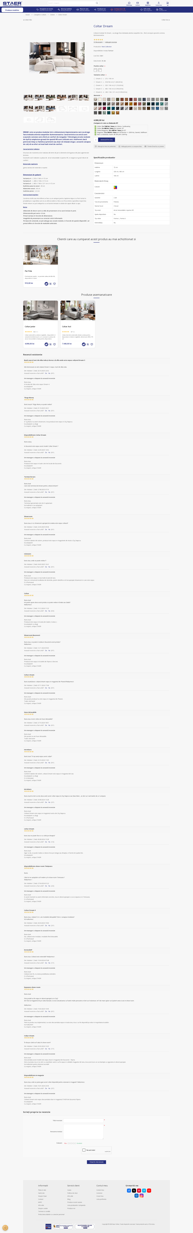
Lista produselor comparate (76, 1205)
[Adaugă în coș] (46, 284)
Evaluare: (59, 1143)
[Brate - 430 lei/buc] (73, 109)
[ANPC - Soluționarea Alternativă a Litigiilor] (63, 1226)
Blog (68, 1199)
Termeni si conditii (44, 1211)
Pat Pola (28, 271)
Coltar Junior (30, 326)
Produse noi (71, 1208)
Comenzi (99, 1193)
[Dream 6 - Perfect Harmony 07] (73, 98)
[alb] (40, 262)
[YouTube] (149, 1191)
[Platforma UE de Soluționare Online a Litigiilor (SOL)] (85, 1226)
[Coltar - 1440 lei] (29, 120)
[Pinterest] (139, 1191)
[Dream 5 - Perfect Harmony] (40, 98)
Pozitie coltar (99, 66)
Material (97, 95)
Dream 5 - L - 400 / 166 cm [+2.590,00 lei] (109, 89)
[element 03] (40, 318)
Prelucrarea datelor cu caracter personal (51, 1214)
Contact (40, 1199)
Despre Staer (42, 1196)
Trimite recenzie (96, 1162)
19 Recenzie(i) (98, 42)
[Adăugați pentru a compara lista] (50, 284)
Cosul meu (99, 1196)
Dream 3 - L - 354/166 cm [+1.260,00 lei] (109, 82)
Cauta (69, 1190)
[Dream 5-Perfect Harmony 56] (62, 98)
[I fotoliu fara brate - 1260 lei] (62, 109)
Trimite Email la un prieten (155, 146)
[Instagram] (142, 1196)
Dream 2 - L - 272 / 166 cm (105, 79)
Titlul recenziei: (57, 1120)
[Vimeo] (144, 1191)
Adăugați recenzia (111, 42)
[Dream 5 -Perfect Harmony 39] (51, 98)
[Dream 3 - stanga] (29, 109)
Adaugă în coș (107, 140)
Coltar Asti (66, 326)
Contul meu (100, 1190)
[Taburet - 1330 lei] (84, 109)
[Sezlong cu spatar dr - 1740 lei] (51, 120)
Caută (97, 3)
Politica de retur (72, 1193)
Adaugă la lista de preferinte (107, 146)
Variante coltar (99, 75)
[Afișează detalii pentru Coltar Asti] (78, 318)
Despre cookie (43, 1208)
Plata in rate (42, 1190)
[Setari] (5, 1228)
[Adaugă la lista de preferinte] (54, 284)
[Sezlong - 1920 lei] (40, 120)
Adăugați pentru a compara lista (131, 146)
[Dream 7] (40, 109)
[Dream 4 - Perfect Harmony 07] (29, 98)
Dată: (35, 371)
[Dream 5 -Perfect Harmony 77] (51, 109)
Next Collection (107, 47)
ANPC (40, 1202)
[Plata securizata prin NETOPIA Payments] (48, 1226)
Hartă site (41, 1193)
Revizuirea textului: (56, 1132)
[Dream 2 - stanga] (84, 98)
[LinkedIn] (136, 1196)
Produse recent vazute (74, 1202)
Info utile (41, 1205)
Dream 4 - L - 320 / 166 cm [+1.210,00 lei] (109, 85)
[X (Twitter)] (134, 1191)
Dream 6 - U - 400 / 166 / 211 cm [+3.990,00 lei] (111, 92)
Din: (25, 371)
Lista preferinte (101, 1199)
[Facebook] (129, 1191)
